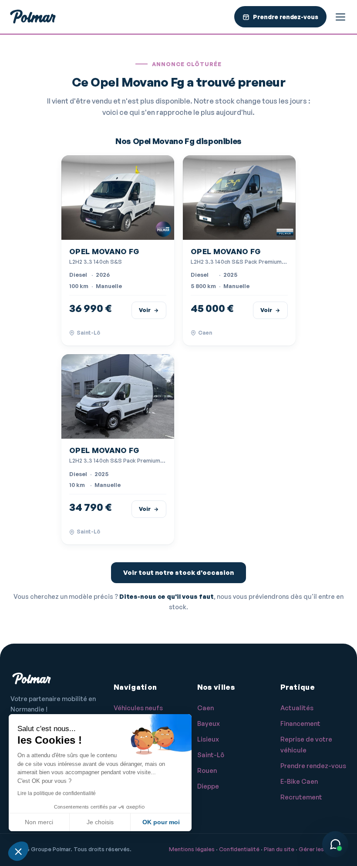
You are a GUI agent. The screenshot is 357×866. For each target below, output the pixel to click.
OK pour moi (161, 822)
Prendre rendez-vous (313, 766)
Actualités (296, 708)
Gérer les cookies (323, 849)
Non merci (39, 822)
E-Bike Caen (299, 781)
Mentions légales (192, 849)
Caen (205, 708)
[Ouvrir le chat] (335, 844)
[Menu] (340, 17)
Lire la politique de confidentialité (56, 793)
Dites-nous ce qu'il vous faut (166, 596)
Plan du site (279, 849)
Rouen (207, 770)
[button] (18, 851)
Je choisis (100, 822)
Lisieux (208, 739)
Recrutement (301, 797)
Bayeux (208, 723)
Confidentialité (239, 849)
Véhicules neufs (138, 708)
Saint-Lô (210, 755)
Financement (300, 723)
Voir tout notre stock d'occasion (178, 572)
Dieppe (208, 786)
